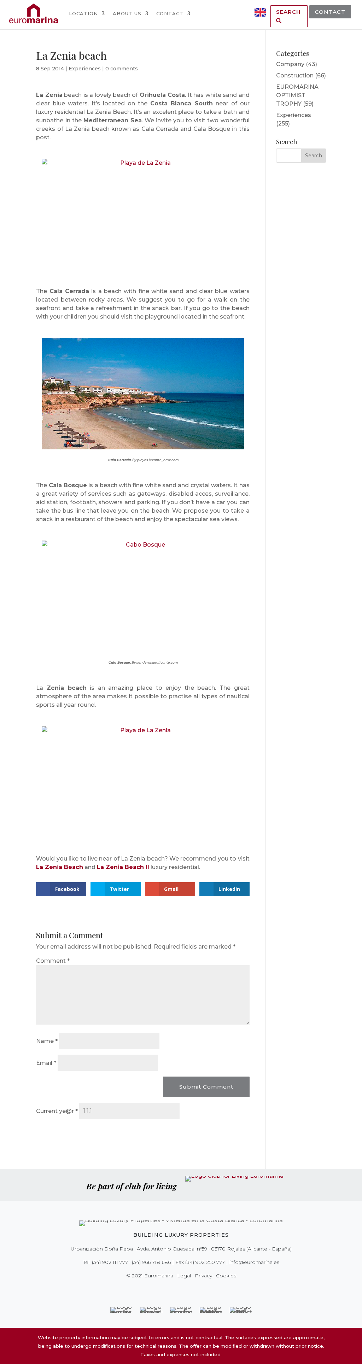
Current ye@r (57, 1111)
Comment (53, 960)
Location (83, 13)
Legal (184, 1275)
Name (47, 1041)
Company (290, 64)
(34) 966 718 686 (151, 1262)
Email (46, 1063)
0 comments (121, 68)
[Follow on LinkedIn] (206, 1290)
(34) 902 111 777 (110, 1262)
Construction (295, 75)
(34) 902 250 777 (205, 1262)
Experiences (85, 68)
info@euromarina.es (254, 1262)
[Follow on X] (166, 1290)
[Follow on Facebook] (156, 1290)
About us (127, 13)
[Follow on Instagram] (176, 1290)
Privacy (203, 1275)
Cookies (226, 1275)
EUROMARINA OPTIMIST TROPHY (297, 95)
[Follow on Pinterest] (186, 1290)
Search (288, 11)
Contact (169, 13)
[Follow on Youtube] (196, 1290)
